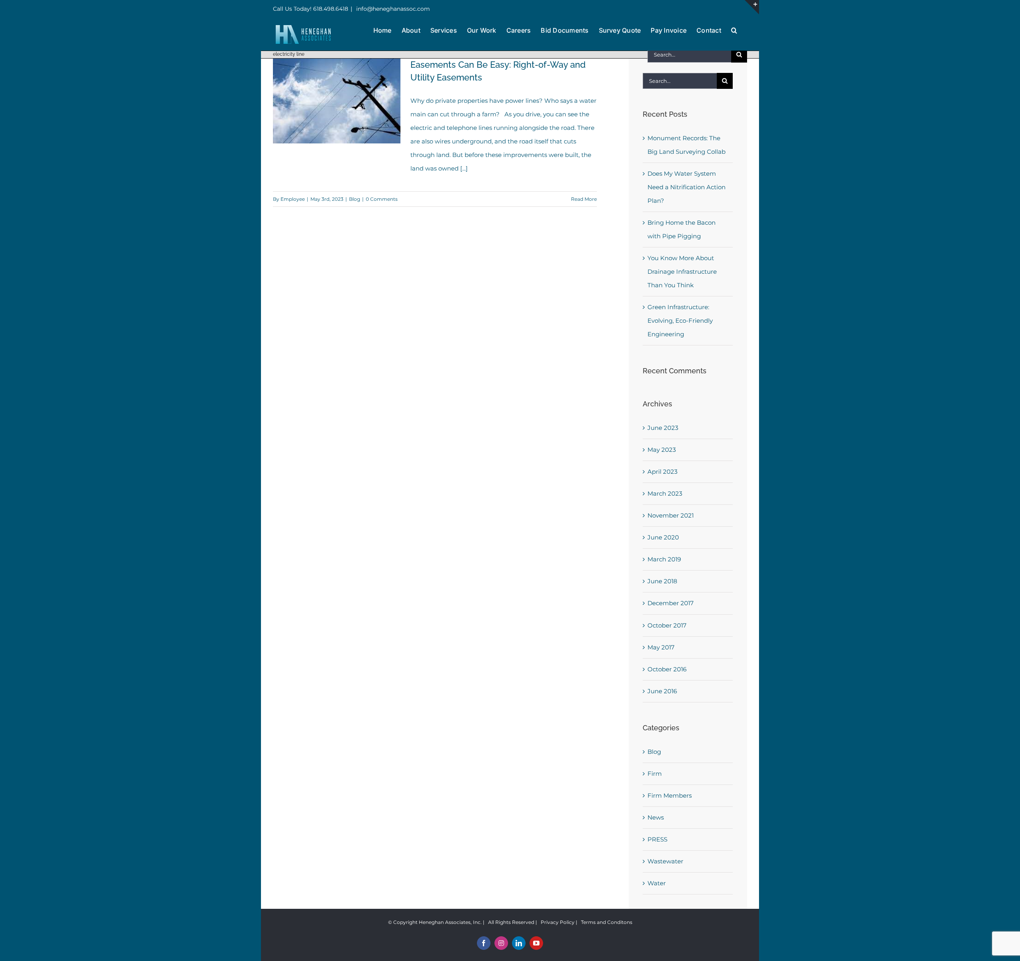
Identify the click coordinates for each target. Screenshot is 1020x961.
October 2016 (667, 669)
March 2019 (664, 559)
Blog (354, 199)
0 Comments (382, 199)
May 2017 (661, 647)
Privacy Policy (558, 922)
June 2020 (663, 537)
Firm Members (669, 795)
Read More (584, 199)
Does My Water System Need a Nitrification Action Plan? (686, 187)
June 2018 (662, 581)
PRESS (657, 839)
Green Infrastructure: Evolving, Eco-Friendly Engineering (680, 320)
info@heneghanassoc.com (392, 8)
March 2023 (664, 493)
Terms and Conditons (606, 922)
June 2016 (662, 691)
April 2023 (662, 471)
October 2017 (667, 625)
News (655, 817)
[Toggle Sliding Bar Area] (752, 7)
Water (656, 883)
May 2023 (661, 449)
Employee (292, 199)
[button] (734, 29)
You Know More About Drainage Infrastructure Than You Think (682, 271)
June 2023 (662, 427)
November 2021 (670, 515)
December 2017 (670, 603)
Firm (654, 773)
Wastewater (665, 861)
